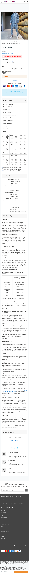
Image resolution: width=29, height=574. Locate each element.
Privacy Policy (4, 517)
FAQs (2, 526)
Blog (2, 515)
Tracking (3, 536)
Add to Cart (21, 572)
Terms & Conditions (5, 519)
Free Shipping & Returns (7, 53)
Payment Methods (5, 529)
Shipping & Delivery (5, 531)
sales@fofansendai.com (6, 499)
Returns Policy (4, 533)
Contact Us (6, 405)
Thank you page (4, 541)
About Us (3, 510)
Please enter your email (8, 490)
